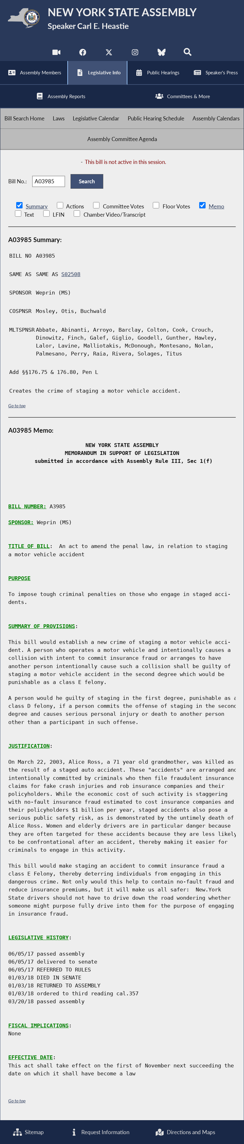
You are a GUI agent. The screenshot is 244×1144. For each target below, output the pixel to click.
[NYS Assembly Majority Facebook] (82, 54)
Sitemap (34, 1132)
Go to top (16, 405)
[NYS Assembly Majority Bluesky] (161, 54)
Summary (37, 206)
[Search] (187, 54)
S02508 (70, 274)
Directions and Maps (190, 1132)
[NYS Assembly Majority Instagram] (135, 54)
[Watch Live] (56, 54)
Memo (216, 206)
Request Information (104, 1132)
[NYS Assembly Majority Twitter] (109, 54)
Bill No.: (17, 181)
